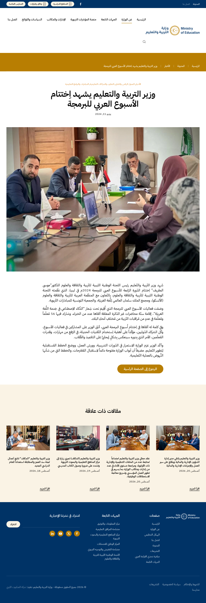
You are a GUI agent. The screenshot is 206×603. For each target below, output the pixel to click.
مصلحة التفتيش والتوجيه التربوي (104, 549)
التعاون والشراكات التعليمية (102, 84)
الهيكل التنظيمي (152, 535)
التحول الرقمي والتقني (125, 84)
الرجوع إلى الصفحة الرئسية (140, 368)
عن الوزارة (155, 529)
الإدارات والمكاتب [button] (56, 19)
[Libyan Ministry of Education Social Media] (77, 533)
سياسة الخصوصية (171, 584)
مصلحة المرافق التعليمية (108, 529)
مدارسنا (196, 590)
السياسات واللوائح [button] (32, 19)
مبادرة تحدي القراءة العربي (147, 556)
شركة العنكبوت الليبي (16, 587)
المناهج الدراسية (60, 4)
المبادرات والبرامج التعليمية (77, 84)
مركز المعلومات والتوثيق (108, 524)
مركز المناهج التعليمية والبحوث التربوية (105, 536)
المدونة (196, 4)
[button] (144, 42)
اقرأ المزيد (194, 489)
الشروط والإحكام (192, 584)
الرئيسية (141, 19)
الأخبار (138, 84)
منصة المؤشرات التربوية (83, 19)
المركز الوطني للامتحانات (108, 544)
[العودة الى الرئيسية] (173, 30)
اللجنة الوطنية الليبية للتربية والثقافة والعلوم (106, 557)
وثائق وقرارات (36, 4)
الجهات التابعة (153, 562)
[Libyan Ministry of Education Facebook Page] (80, 4)
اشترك (13, 524)
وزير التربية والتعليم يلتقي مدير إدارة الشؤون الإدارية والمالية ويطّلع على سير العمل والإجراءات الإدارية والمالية (180, 462)
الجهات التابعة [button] (109, 19)
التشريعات (155, 551)
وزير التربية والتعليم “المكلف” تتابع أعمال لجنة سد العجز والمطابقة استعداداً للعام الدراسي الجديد (29, 462)
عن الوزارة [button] (127, 19)
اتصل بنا (186, 4)
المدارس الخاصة (16, 4)
